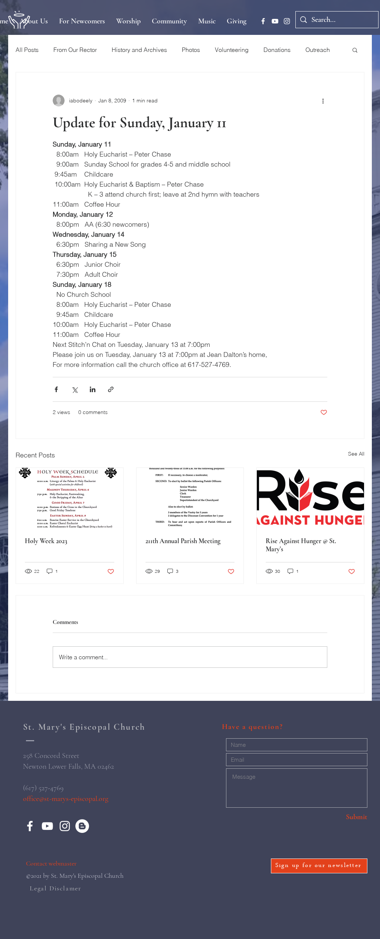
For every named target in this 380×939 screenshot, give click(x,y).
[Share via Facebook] (56, 389)
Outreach (317, 49)
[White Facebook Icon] (263, 21)
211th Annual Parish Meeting (182, 541)
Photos (191, 49)
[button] (354, 50)
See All (356, 453)
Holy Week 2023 (46, 541)
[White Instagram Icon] (287, 21)
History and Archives (139, 49)
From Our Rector (75, 49)
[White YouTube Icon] (275, 21)
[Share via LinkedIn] (92, 389)
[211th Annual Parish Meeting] (190, 498)
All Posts (27, 49)
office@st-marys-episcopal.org (65, 798)
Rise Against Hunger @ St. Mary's (301, 545)
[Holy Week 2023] (69, 498)
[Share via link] (110, 389)
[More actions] (322, 100)
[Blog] (82, 826)
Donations (277, 49)
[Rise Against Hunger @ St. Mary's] (310, 498)
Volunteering (232, 49)
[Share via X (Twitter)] (74, 389)
